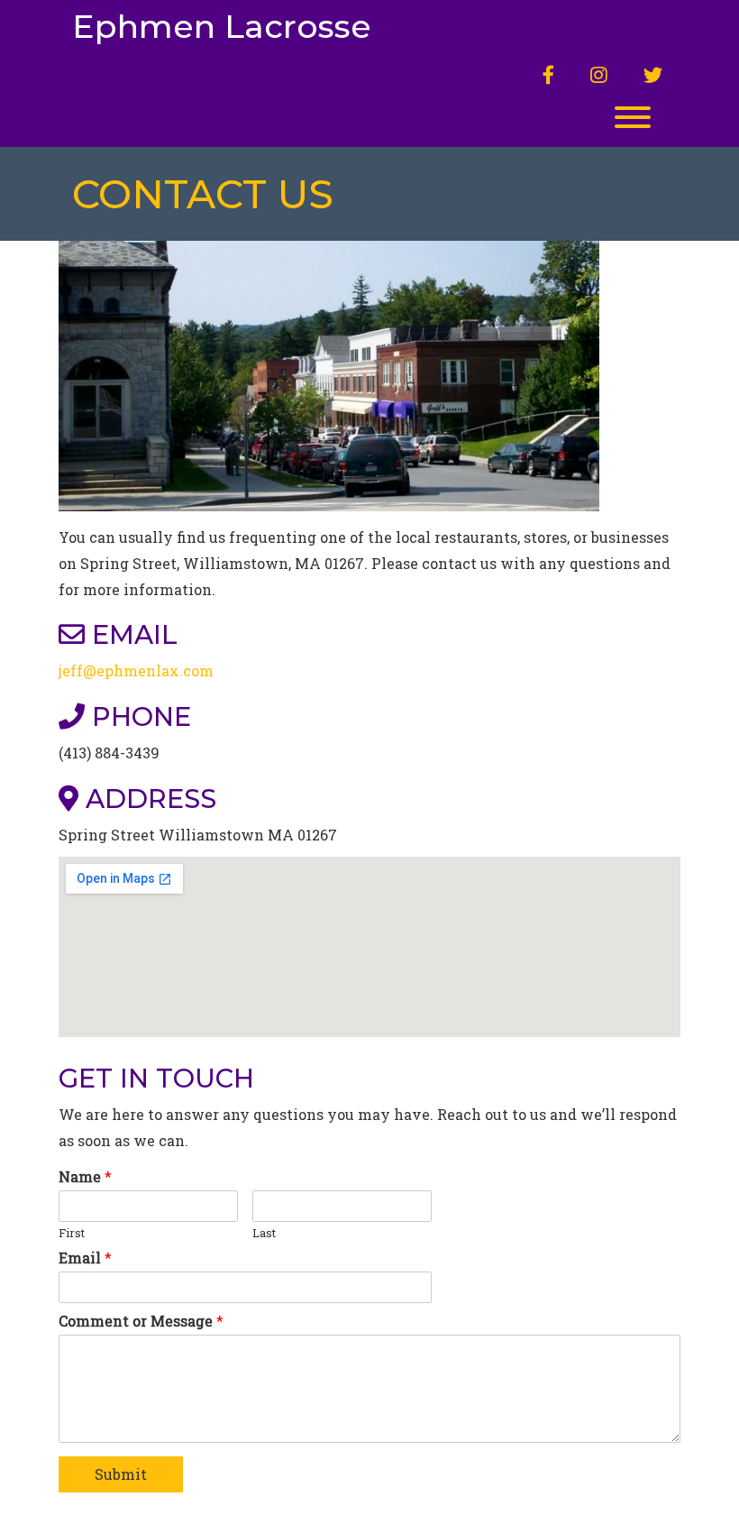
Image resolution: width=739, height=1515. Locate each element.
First (72, 1233)
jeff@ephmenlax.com (136, 670)
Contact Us (202, 194)
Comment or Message (141, 1321)
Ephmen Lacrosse (221, 27)
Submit (121, 1473)
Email (85, 1258)
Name (85, 1177)
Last (264, 1233)
